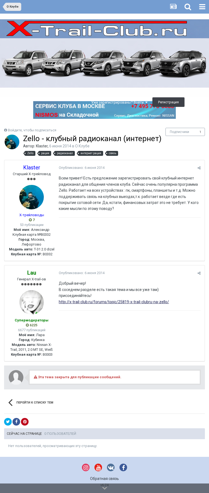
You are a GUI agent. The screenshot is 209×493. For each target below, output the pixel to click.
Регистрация (168, 102)
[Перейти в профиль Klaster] (12, 142)
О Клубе (82, 146)
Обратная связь (104, 478)
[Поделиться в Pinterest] (25, 422)
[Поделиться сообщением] (199, 168)
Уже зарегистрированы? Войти (118, 102)
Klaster (42, 146)
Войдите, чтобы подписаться (32, 130)
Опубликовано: (81, 168)
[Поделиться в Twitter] (8, 422)
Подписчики (179, 132)
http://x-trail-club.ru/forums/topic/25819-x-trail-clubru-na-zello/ (114, 302)
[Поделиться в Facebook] (16, 422)
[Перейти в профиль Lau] (31, 302)
